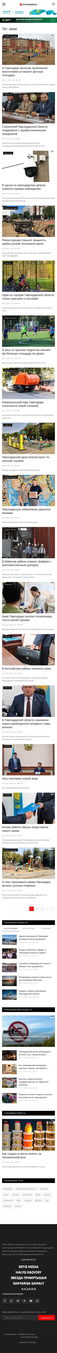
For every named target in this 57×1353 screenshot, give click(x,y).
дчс (47, 1200)
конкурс (27, 1200)
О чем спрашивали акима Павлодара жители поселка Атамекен (26, 884)
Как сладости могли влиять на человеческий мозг (21, 1155)
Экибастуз (27, 1194)
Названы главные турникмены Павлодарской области (32, 992)
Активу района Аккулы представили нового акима (25, 829)
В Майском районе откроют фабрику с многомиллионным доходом (26, 563)
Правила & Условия (27, 1342)
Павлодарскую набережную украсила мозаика (26, 511)
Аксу (18, 1200)
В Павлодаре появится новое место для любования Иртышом (35, 978)
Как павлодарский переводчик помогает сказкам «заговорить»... (34, 1066)
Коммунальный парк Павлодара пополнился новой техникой (22, 404)
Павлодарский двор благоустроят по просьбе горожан (25, 459)
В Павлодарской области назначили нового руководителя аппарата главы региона (26, 724)
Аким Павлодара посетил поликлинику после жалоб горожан (27, 618)
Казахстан (8, 1200)
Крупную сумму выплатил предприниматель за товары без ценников (33, 1082)
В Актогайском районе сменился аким (26, 668)
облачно (7, 1206)
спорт (6, 1194)
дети (38, 1194)
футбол (38, 1200)
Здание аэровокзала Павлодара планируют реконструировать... (33, 937)
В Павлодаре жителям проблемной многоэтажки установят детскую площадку (24, 72)
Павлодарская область (26, 1189)
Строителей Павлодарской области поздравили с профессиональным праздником (25, 130)
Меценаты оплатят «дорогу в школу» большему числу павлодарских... (35, 1095)
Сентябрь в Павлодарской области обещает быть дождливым (34, 964)
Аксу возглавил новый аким (20, 778)
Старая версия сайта (45, 1334)
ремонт (47, 1194)
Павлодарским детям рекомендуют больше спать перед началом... (35, 1053)
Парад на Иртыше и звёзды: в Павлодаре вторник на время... (33, 951)
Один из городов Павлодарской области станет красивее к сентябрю (28, 297)
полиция (44, 1189)
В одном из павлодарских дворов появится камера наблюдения (23, 187)
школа (18, 1206)
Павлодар (7, 1189)
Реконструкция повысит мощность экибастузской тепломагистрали (24, 242)
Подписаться (47, 1317)
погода (15, 1194)
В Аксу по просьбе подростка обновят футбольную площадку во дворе (26, 351)
